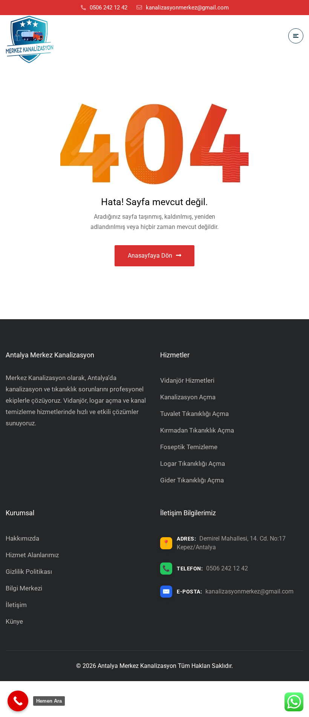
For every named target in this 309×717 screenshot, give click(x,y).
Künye (14, 621)
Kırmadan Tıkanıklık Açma (197, 430)
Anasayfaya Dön (150, 255)
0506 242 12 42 (227, 568)
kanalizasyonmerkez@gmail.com (249, 591)
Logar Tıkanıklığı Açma (192, 463)
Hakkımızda (22, 538)
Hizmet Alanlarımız (32, 555)
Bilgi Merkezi (24, 588)
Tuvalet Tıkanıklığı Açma (194, 413)
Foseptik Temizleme (188, 447)
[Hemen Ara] (18, 701)
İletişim (16, 605)
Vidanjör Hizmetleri (187, 380)
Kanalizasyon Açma (188, 397)
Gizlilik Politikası (29, 571)
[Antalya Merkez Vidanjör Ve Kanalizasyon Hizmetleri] (29, 39)
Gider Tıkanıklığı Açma (192, 480)
